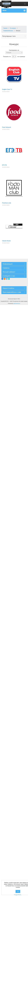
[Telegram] (7, 279)
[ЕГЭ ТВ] (14, 150)
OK (18, 891)
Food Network (6, 127)
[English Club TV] (14, 74)
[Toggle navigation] (25, 4)
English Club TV (7, 89)
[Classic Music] (14, 225)
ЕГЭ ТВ (4, 165)
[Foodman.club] (14, 188)
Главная (5, 28)
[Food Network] (14, 112)
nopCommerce (16, 303)
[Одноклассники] (4, 279)
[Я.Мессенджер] (9, 279)
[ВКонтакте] (2, 279)
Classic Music (6, 241)
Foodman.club (6, 203)
